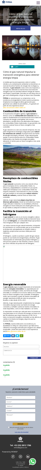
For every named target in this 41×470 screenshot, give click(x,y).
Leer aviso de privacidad (21, 432)
